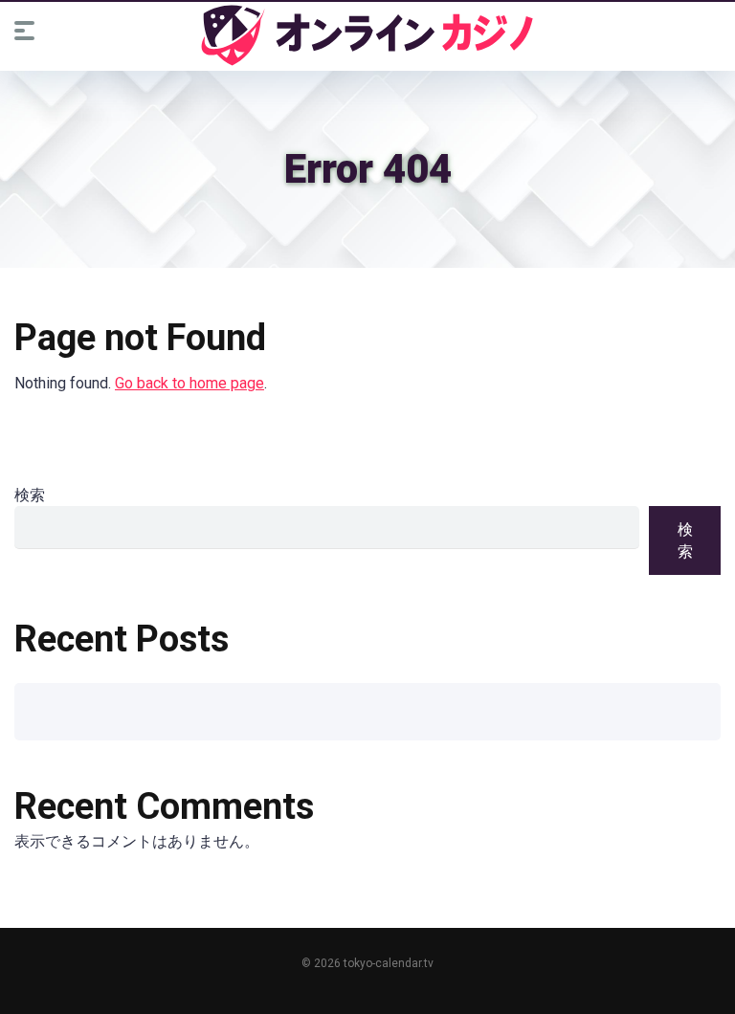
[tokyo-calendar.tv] (367, 35)
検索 (29, 495)
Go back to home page (189, 383)
